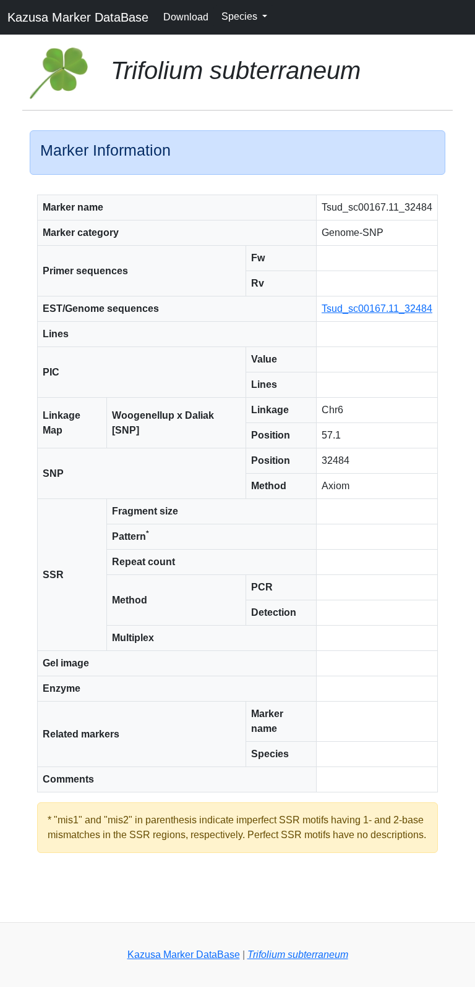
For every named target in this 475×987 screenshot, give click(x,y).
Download (185, 17)
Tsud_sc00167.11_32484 (377, 308)
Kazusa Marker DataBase (77, 17)
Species (240, 16)
